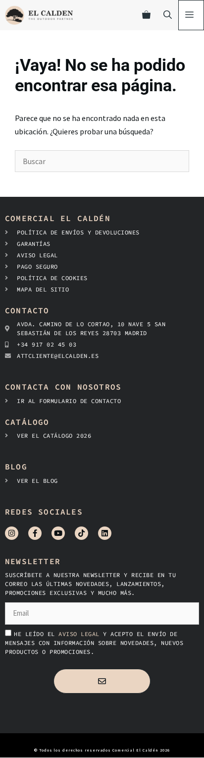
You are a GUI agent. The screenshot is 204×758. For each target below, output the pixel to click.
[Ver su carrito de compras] (146, 15)
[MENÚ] (191, 15)
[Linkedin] (104, 533)
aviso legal (80, 634)
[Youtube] (58, 533)
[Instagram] (11, 533)
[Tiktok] (81, 533)
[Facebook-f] (35, 533)
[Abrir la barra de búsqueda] (167, 15)
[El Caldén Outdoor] (39, 15)
